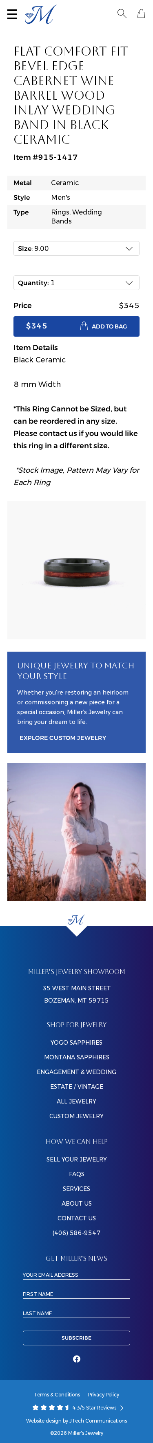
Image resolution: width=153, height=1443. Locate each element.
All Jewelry (76, 1101)
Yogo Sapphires (76, 1042)
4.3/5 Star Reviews (93, 1408)
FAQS (76, 1174)
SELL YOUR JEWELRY (77, 1159)
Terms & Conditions (57, 1395)
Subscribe (76, 1338)
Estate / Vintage (76, 1086)
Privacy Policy (103, 1395)
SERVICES (76, 1189)
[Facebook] (76, 1359)
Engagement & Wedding (76, 1072)
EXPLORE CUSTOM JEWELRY (63, 738)
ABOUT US (77, 1203)
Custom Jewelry (76, 1116)
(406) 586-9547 (76, 1233)
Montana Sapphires (76, 1057)
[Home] (76, 920)
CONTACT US (77, 1218)
